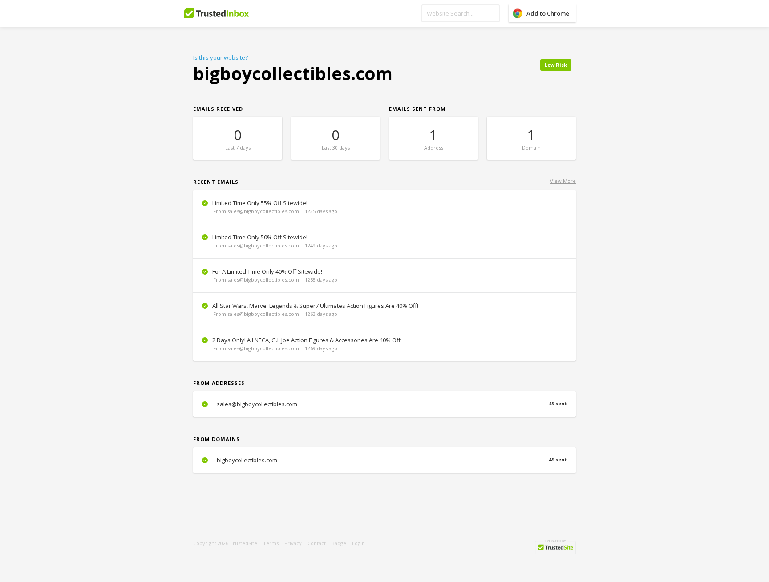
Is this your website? (220, 57)
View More (563, 181)
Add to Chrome (547, 13)
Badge (339, 543)
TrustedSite (243, 543)
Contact (317, 543)
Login (358, 543)
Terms (271, 543)
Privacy (293, 543)
